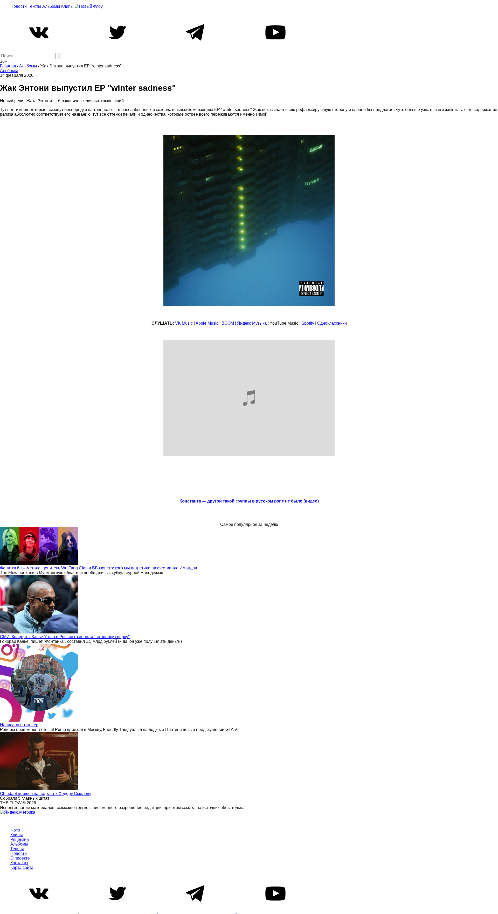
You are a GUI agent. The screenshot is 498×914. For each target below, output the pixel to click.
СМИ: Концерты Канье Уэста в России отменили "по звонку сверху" (65, 636)
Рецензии (19, 839)
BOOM (228, 323)
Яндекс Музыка (252, 323)
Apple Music (207, 323)
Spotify (307, 323)
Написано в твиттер (19, 725)
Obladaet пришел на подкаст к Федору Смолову (45, 793)
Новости (18, 6)
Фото (15, 830)
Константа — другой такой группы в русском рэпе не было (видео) (249, 501)
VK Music (184, 323)
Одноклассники (332, 323)
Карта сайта (21, 867)
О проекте (20, 858)
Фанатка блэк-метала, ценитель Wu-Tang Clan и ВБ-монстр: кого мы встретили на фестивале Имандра (98, 568)
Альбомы (51, 6)
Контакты (19, 863)
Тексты (34, 6)
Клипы (67, 6)
